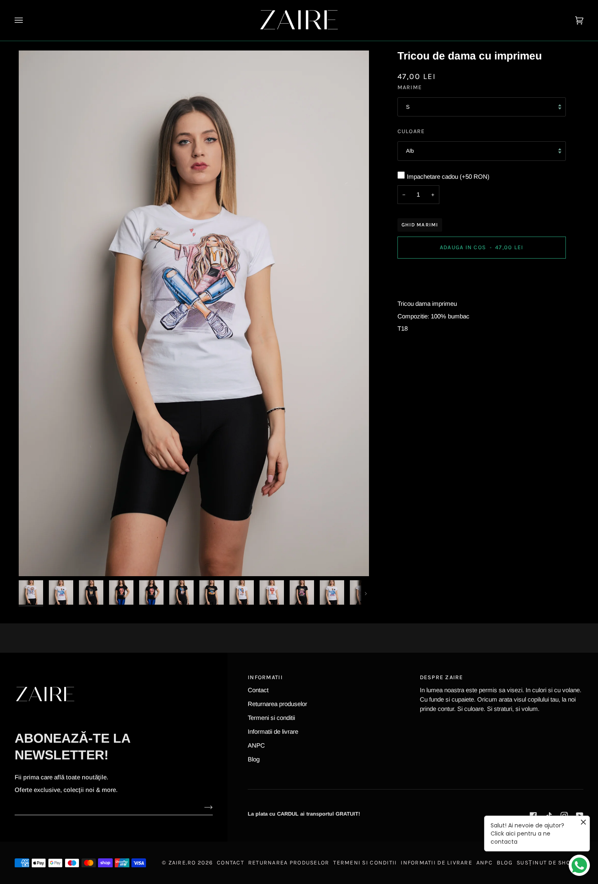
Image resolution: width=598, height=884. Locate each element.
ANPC (256, 745)
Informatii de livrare (273, 731)
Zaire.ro (182, 862)
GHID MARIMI (420, 225)
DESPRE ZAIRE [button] (441, 677)
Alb (410, 151)
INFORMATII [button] (265, 677)
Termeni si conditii (271, 717)
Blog (254, 759)
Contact (258, 690)
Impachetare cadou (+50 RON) (448, 176)
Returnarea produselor (277, 703)
